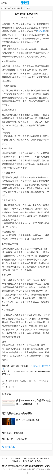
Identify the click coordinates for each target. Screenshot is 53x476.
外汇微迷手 (13, 387)
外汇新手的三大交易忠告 (14, 439)
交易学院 (9, 8)
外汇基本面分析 (43, 458)
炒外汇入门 (19, 8)
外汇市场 (41, 31)
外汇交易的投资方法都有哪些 (17, 413)
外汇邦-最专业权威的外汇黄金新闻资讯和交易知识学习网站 (26, 466)
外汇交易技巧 (27, 461)
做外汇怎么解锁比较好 (27, 419)
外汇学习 (6, 458)
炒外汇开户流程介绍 (12, 432)
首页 (2, 8)
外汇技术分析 (15, 461)
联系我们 (38, 461)
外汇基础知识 (29, 458)
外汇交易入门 (16, 458)
